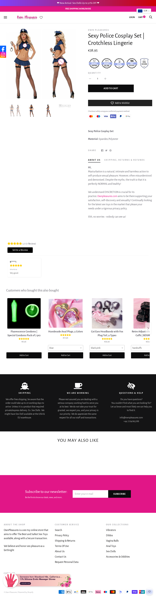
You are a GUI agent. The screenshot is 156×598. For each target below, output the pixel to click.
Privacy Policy (62, 535)
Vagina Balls (112, 540)
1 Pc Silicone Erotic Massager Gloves (37, 579)
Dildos (109, 535)
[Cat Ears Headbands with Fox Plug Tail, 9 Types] (107, 313)
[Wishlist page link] (41, 17)
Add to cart (111, 88)
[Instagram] (3, 55)
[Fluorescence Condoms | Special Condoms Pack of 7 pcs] (24, 313)
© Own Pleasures (10, 592)
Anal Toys (111, 546)
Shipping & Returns (65, 540)
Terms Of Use (62, 546)
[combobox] (65, 348)
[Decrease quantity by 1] (90, 79)
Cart (141, 17)
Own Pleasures (98, 30)
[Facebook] (3, 49)
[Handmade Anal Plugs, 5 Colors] (65, 313)
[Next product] (148, 328)
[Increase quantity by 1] (105, 79)
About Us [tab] (94, 160)
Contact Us (60, 556)
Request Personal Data (66, 562)
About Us (60, 551)
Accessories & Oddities (118, 556)
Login (132, 17)
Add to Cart (24, 355)
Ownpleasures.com (107, 196)
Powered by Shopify (25, 592)
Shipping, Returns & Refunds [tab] (124, 160)
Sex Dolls (111, 551)
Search (58, 530)
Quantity (94, 73)
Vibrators (111, 530)
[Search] (150, 17)
